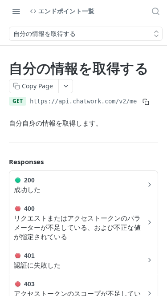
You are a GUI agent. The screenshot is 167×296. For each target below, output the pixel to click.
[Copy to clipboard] (145, 102)
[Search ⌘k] (155, 11)
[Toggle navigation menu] (16, 11)
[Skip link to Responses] (2, 162)
